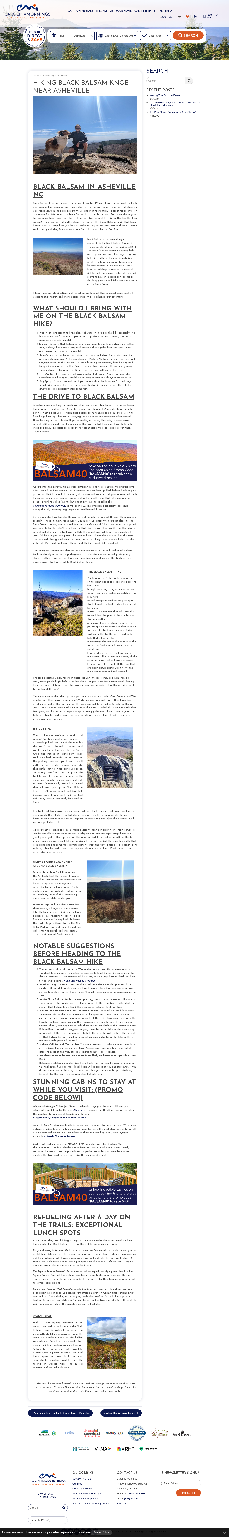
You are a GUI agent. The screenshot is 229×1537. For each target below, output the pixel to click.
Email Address (172, 1483)
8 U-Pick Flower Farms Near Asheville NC (173, 112)
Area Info (165, 11)
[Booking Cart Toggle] (195, 16)
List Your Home (121, 11)
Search (190, 35)
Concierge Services (83, 1488)
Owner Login (46, 1493)
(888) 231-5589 (136, 1493)
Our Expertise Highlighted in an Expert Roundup (62, 1413)
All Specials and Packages (87, 1493)
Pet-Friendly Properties (85, 1498)
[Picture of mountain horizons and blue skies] (58, 256)
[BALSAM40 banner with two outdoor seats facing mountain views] (85, 1184)
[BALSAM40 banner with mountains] (85, 460)
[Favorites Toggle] (188, 16)
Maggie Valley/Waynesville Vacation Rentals (59, 1118)
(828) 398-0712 (132, 1498)
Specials (101, 11)
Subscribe (188, 1493)
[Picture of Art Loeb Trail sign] (112, 757)
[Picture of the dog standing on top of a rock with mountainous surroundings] (58, 603)
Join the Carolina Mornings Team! (91, 1503)
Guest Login (48, 1497)
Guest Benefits (144, 11)
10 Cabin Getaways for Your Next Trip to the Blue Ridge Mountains (175, 104)
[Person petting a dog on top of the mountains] (85, 135)
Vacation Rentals (80, 11)
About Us (165, 17)
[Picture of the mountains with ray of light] (112, 891)
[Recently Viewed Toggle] (180, 16)
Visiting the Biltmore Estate (120, 1413)
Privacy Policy (101, 1532)
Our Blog (77, 1483)
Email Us (122, 1503)
